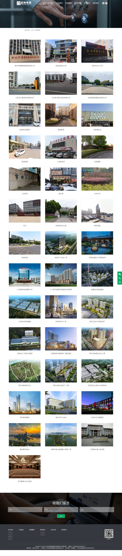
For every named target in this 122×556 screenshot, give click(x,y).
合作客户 (10, 539)
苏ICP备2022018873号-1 (79, 546)
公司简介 (10, 532)
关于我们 (10, 530)
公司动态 (42, 532)
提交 (61, 516)
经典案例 (37, 30)
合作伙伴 (53, 530)
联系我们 (64, 530)
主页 (32, 30)
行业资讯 (42, 534)
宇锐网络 (73, 548)
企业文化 (10, 534)
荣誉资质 (10, 537)
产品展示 (21, 530)
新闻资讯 (42, 530)
